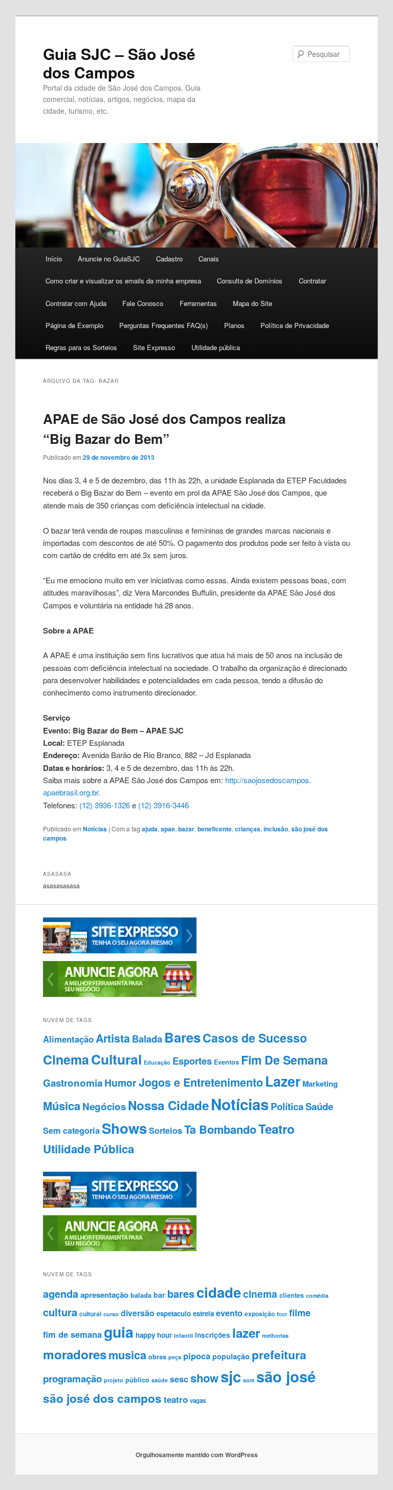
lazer (246, 1332)
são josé (286, 1376)
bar (159, 1295)
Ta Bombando (220, 1129)
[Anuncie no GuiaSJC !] (119, 994)
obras (157, 1356)
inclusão (276, 828)
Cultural (116, 1059)
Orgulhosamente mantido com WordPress (197, 1454)
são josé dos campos (102, 1398)
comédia (317, 1295)
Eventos (226, 1062)
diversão (138, 1313)
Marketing (320, 1083)
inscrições (212, 1335)
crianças (247, 828)
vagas (198, 1400)
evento (229, 1313)
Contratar (312, 280)
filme (300, 1312)
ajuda (150, 828)
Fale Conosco (142, 303)
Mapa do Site (252, 303)
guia (119, 1331)
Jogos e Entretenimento (201, 1082)
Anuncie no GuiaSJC (109, 258)
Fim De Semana (284, 1059)
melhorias (275, 1335)
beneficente (215, 828)
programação (72, 1378)
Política (287, 1106)
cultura (60, 1311)
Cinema (66, 1059)
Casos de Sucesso (255, 1037)
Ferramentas (198, 303)
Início (54, 258)
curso (111, 1314)
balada (140, 1295)
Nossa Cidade (168, 1105)
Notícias (95, 828)
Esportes (192, 1061)
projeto (113, 1380)
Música (61, 1105)
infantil (183, 1335)
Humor (120, 1082)
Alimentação (68, 1039)
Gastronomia (72, 1083)
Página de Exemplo (74, 325)
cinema (260, 1294)
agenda (60, 1294)
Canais (209, 258)
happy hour (154, 1335)
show (204, 1378)
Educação (157, 1062)
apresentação (104, 1294)
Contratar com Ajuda (76, 303)
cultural (90, 1313)
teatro (176, 1399)
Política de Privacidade (294, 325)
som (248, 1380)
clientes (291, 1295)
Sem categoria (71, 1130)
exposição (260, 1314)
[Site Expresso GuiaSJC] (119, 950)
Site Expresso (154, 347)
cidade (218, 1292)
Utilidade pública (215, 347)
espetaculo (174, 1313)
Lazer (282, 1081)
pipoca (196, 1356)
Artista (113, 1038)
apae (168, 828)
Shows (124, 1128)
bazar (186, 828)
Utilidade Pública (88, 1148)
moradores (74, 1354)
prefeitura (279, 1354)
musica (127, 1355)
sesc (179, 1379)
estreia (203, 1313)
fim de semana (72, 1334)
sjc (231, 1376)
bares (180, 1293)
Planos (234, 325)
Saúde (319, 1106)
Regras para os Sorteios (81, 347)
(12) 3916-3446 (163, 805)
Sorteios (165, 1130)
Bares (182, 1037)
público (137, 1379)
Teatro (276, 1128)
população (231, 1356)
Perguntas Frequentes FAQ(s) (163, 325)
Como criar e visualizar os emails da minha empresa (123, 280)
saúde (159, 1380)
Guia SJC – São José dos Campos (119, 63)
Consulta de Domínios (249, 280)
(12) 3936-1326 (104, 805)
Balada (147, 1039)
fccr (282, 1314)
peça (174, 1357)
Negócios (104, 1106)
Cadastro (169, 258)
